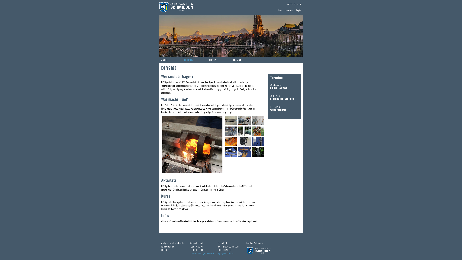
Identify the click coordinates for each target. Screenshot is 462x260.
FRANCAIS (297, 4)
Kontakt (236, 60)
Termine (213, 60)
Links (279, 10)
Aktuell (165, 60)
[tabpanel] (231, 36)
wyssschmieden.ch (225, 253)
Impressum (289, 10)
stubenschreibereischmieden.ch (202, 253)
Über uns (189, 60)
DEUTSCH (290, 4)
